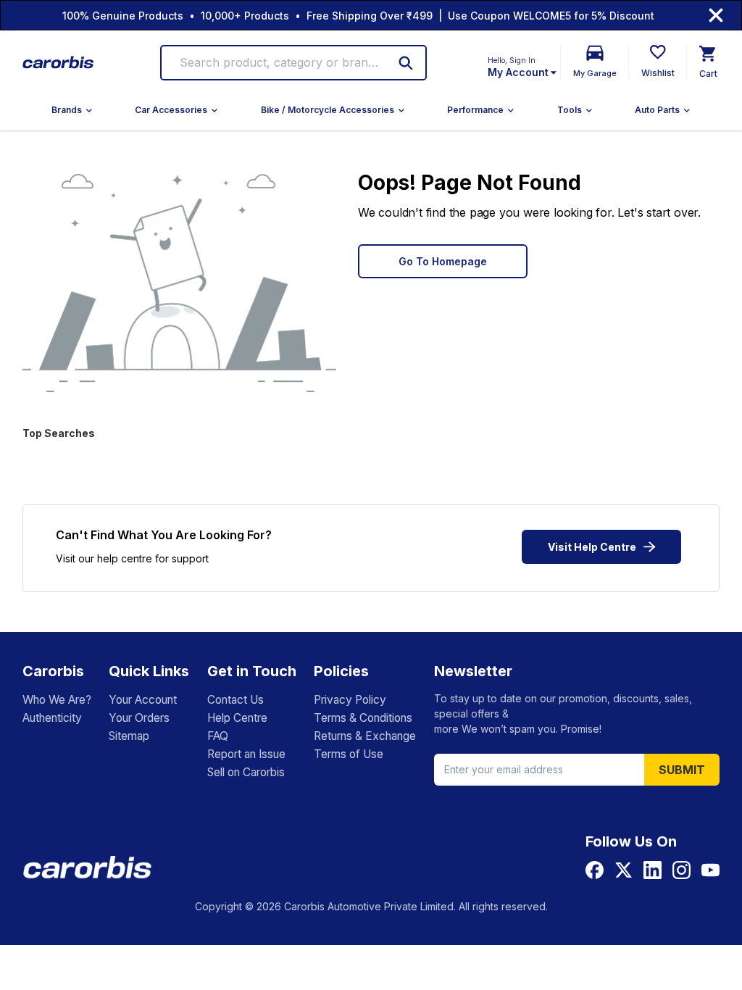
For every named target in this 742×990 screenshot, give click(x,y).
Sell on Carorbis (246, 772)
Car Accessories (171, 109)
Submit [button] (682, 769)
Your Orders (139, 718)
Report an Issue (246, 754)
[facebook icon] (594, 870)
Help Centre (237, 718)
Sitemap (129, 736)
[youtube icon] (710, 870)
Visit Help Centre (592, 547)
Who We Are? (56, 700)
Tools (569, 109)
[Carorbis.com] (58, 63)
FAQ (217, 736)
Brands (66, 109)
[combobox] (280, 62)
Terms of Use (348, 754)
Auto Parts (657, 109)
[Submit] (406, 63)
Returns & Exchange (365, 736)
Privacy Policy (350, 700)
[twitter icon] (623, 870)
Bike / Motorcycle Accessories (327, 109)
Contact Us (235, 700)
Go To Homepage (443, 261)
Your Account (143, 700)
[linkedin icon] (652, 870)
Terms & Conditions (363, 718)
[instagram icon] (681, 870)
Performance (475, 109)
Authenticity (52, 718)
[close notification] (716, 15)
